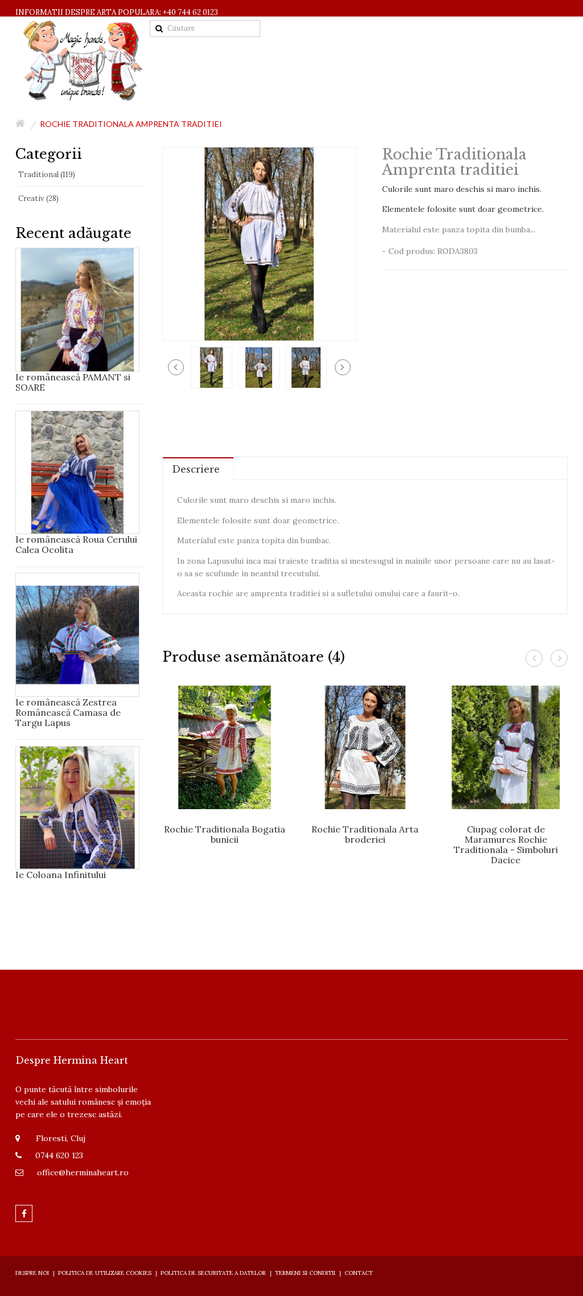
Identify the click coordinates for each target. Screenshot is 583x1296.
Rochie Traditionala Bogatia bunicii (224, 834)
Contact (358, 1273)
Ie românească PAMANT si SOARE (72, 382)
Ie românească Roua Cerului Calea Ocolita (76, 544)
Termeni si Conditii (305, 1273)
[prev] (176, 367)
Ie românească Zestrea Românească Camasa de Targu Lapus (68, 712)
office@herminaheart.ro (83, 1172)
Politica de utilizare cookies (104, 1273)
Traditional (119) (46, 174)
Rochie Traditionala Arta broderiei (364, 834)
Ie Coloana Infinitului (60, 875)
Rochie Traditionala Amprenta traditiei (131, 124)
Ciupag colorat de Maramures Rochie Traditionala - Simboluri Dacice (506, 844)
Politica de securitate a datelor (213, 1273)
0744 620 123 (59, 1155)
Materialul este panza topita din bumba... (458, 229)
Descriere (196, 469)
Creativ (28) (38, 198)
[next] (343, 367)
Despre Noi (32, 1273)
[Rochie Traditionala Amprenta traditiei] (211, 367)
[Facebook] (23, 1213)
